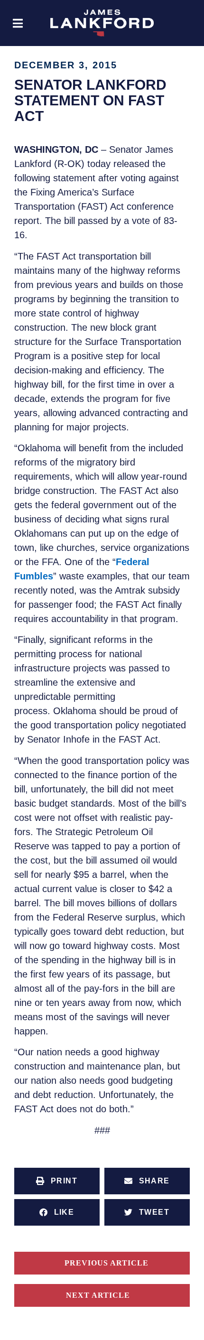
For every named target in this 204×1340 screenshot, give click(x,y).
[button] (17, 23)
